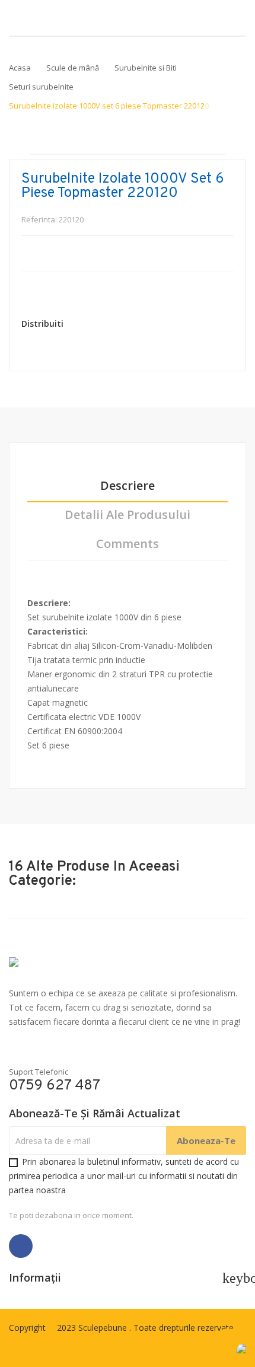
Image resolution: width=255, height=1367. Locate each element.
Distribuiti (76, 324)
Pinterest (105, 324)
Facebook (21, 1246)
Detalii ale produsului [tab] (127, 515)
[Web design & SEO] (241, 1347)
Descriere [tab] (127, 486)
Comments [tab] (127, 544)
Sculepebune (103, 1327)
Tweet (91, 324)
